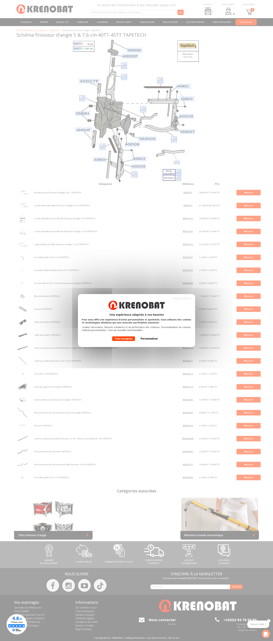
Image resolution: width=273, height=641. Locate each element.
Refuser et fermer (182, 298)
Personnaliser (149, 338)
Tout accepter (124, 338)
